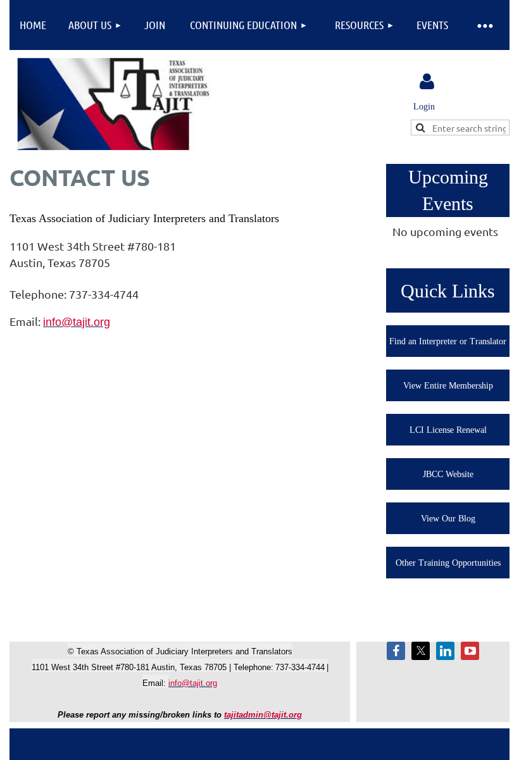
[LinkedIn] (445, 651)
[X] (420, 651)
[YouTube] (470, 651)
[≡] (484, 25)
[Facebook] (396, 651)
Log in (426, 81)
